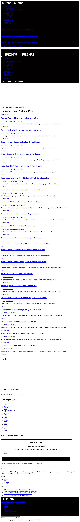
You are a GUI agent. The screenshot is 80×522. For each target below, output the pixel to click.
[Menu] (1, 56)
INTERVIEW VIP (8, 21)
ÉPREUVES (10, 15)
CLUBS (9, 16)
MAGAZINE (7, 22)
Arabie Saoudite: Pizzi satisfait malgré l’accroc (20, 238)
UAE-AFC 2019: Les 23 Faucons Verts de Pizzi (20, 202)
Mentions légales (8, 510)
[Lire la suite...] (30, 473)
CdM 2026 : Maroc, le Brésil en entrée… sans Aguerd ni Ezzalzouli (19, 42)
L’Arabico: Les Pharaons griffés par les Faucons (21, 309)
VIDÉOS (9, 12)
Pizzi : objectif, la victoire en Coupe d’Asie (19, 286)
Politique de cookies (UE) (10, 513)
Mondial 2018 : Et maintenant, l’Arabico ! (18, 321)
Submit (17, 517)
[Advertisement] (40, 95)
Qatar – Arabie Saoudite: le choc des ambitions (20, 142)
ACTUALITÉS (8, 6)
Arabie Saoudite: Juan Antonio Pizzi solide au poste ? (23, 333)
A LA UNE (10, 8)
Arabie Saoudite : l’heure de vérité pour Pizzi (20, 214)
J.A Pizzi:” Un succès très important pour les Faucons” (24, 298)
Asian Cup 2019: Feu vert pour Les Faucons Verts (21, 166)
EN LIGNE (10, 11)
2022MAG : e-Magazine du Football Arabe (13, 49)
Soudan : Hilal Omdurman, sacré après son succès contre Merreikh (19, 36)
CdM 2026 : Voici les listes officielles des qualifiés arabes (18, 494)
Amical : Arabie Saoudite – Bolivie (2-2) (17, 274)
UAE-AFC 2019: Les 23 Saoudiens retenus (18, 226)
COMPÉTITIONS (8, 13)
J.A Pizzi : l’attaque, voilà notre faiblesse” (18, 345)
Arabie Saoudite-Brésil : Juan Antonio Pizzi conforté (23, 250)
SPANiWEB (64, 515)
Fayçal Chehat (8, 121)
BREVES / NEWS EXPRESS (14, 9)
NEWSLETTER (5, 78)
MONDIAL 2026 (8, 23)
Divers (3, 150)
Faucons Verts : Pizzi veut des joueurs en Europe (21, 118)
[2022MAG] (19, 56)
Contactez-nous (7, 508)
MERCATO (7, 19)
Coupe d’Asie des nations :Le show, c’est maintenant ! (23, 190)
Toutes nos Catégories (6, 394)
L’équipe (6, 507)
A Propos (6, 504)
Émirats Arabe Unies (9, 410)
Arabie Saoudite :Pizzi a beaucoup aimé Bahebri (21, 154)
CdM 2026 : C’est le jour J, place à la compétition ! (16, 495)
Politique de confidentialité (10, 511)
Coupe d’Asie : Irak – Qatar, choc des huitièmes (21, 130)
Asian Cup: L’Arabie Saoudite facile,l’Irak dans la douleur (25, 178)
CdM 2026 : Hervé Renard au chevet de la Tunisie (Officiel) (17, 29)
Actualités (5, 114)
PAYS (8, 18)
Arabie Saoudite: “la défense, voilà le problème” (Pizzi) (24, 262)
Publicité (6, 506)
